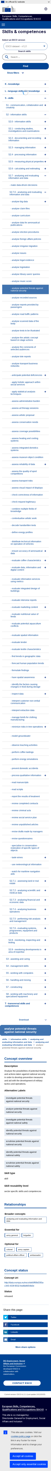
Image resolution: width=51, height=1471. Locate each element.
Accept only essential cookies (29, 1464)
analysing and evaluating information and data (24, 1220)
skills (4, 1039)
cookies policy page (20, 1436)
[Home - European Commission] (9, 8)
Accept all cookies (23, 1456)
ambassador (35, 1255)
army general (12, 1235)
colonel (9, 1249)
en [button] (46, 9)
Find (25, 66)
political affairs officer (15, 1255)
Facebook (15, 1325)
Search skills (24, 51)
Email (13, 1339)
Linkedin (14, 1332)
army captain (23, 1249)
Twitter (13, 1317)
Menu (3, 25)
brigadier (27, 1235)
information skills (19, 1039)
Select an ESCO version (13, 40)
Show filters (13, 73)
